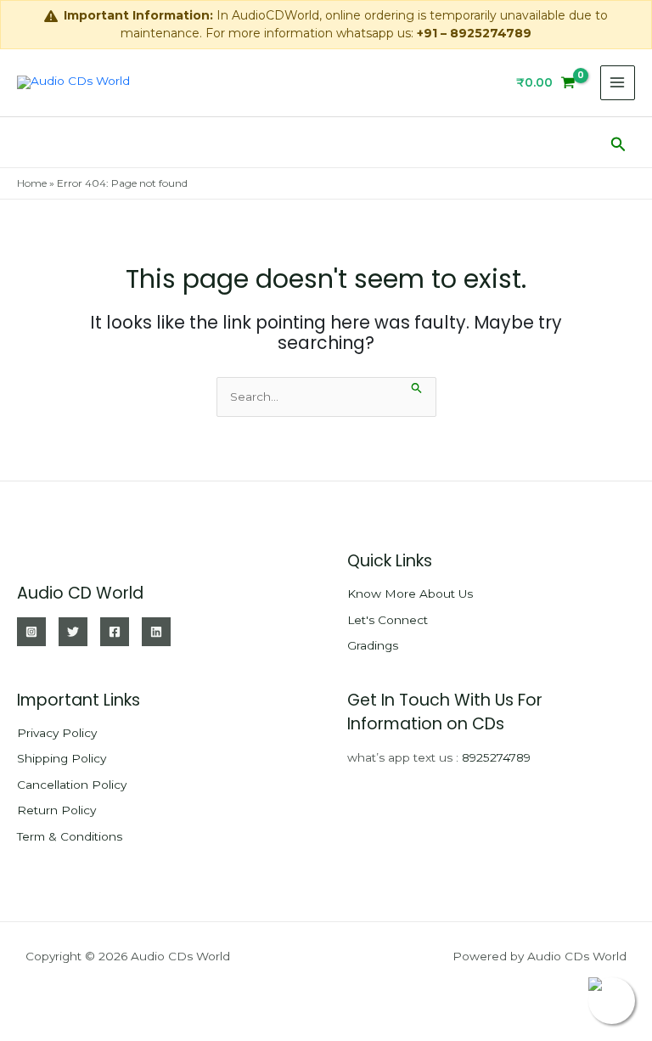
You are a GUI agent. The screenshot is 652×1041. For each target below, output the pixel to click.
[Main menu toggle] (617, 82)
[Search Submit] (417, 386)
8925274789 (496, 757)
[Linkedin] (156, 631)
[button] (618, 141)
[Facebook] (114, 631)
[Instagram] (31, 631)
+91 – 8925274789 (474, 33)
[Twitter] (73, 631)
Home (32, 183)
